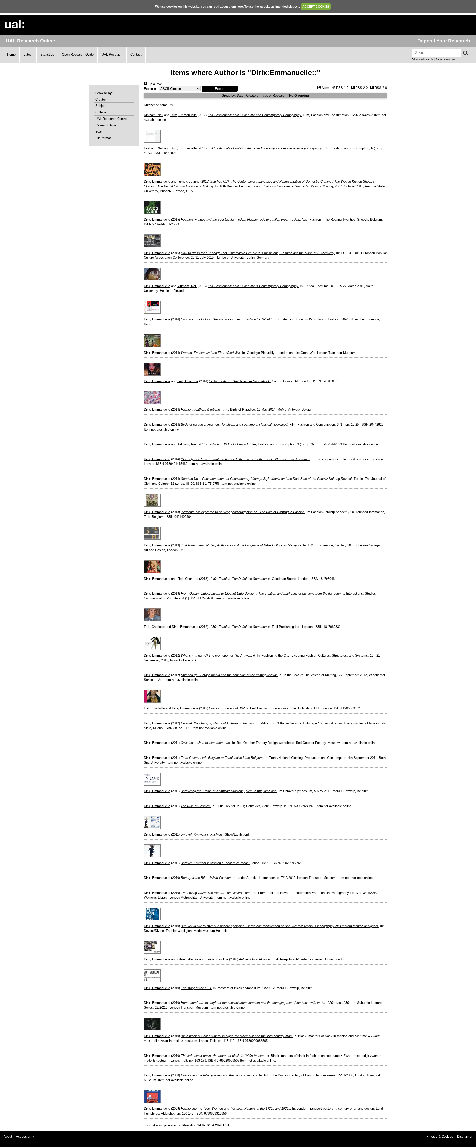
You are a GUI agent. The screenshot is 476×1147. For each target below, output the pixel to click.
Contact (136, 54)
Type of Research (273, 95)
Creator (100, 99)
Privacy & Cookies (439, 1136)
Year (98, 131)
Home (11, 54)
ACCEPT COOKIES (315, 6)
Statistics (47, 54)
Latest (28, 54)
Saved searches (445, 59)
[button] (220, 89)
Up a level (155, 84)
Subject (100, 106)
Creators (252, 95)
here (240, 6)
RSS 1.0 (341, 88)
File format (103, 138)
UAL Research (112, 54)
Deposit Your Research (443, 40)
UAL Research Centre (111, 119)
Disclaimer (464, 1136)
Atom (325, 88)
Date (240, 95)
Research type (105, 125)
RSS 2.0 (361, 88)
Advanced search (422, 59)
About (8, 1136)
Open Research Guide (78, 54)
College (100, 112)
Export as (151, 89)
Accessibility (25, 1136)
